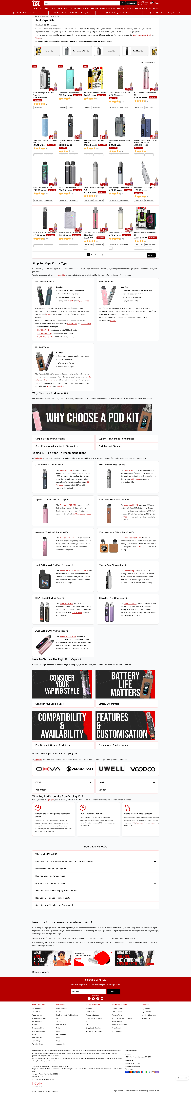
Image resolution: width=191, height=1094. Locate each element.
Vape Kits (72, 8)
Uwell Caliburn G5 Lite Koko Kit (70, 233)
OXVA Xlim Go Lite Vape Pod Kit (44, 233)
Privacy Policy (117, 1009)
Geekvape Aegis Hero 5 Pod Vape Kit (43, 94)
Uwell (148, 35)
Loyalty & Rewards (149, 1015)
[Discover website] (153, 1072)
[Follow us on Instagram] (97, 998)
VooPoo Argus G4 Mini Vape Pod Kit (94, 189)
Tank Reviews (37, 1044)
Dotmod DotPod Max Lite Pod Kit (119, 141)
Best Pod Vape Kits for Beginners (50, 876)
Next (150, 255)
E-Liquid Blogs (37, 1021)
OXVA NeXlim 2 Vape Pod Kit (119, 93)
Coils (97, 8)
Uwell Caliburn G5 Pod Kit (42, 188)
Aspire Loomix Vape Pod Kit (69, 188)
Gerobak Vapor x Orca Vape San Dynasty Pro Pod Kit (145, 141)
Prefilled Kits (62, 8)
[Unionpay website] (138, 1072)
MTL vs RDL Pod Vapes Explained (50, 883)
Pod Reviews (37, 1038)
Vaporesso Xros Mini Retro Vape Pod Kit (45, 141)
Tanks (79, 8)
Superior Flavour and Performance (116, 438)
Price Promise (117, 1028)
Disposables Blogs (39, 1018)
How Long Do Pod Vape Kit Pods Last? (52, 898)
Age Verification (118, 1031)
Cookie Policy (117, 1012)
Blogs (155, 8)
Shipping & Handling (93, 1028)
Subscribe (113, 992)
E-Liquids (59, 1012)
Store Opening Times (94, 1018)
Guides (35, 1025)
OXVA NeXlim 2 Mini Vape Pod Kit (145, 94)
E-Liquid (52, 8)
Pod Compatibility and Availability (52, 745)
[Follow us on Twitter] (93, 998)
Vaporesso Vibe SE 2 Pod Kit (119, 233)
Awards (89, 1009)
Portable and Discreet (110, 446)
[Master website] (131, 1072)
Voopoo (38, 38)
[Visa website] (127, 1072)
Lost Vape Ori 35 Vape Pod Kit (69, 93)
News (34, 1034)
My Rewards (131, 3)
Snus (58, 1041)
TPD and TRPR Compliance (122, 1018)
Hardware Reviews (39, 1031)
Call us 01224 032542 (132, 1063)
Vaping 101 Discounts (94, 1031)
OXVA (134, 35)
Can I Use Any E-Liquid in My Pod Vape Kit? (55, 905)
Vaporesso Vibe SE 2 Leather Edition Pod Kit (94, 234)
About (88, 1021)
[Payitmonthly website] (157, 1072)
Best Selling (43, 8)
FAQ (87, 1025)
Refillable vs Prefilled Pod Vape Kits (51, 869)
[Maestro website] (142, 1072)
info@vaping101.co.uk (132, 1066)
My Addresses (147, 1012)
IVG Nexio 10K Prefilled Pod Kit (95, 93)
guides (53, 931)
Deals (119, 8)
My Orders (146, 1009)
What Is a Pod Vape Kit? (46, 854)
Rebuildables (111, 8)
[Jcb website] (146, 1072)
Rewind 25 (146, 1018)
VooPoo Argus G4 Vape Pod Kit (120, 188)
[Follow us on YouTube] (102, 998)
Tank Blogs (36, 1041)
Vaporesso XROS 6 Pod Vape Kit (69, 141)
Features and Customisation (113, 745)
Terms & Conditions (119, 1025)
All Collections (37, 1012)
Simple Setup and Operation (50, 438)
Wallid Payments (118, 1021)
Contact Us (50, 946)
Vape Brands (37, 1015)
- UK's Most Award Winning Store (73, 13)
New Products (61, 1009)
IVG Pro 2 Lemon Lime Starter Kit (144, 234)
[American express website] (134, 1072)
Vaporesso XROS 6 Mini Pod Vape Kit (94, 141)
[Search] (122, 3)
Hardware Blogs (38, 1028)
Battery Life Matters (109, 703)
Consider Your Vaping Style (49, 703)
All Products (36, 1009)
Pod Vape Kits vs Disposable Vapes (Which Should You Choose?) (64, 861)
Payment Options (92, 1015)
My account (142, 4)
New (35, 8)
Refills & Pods (88, 8)
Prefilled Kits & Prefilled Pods (67, 1015)
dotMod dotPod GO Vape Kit (144, 188)
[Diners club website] (150, 1072)
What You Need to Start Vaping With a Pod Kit (56, 890)
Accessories (140, 8)
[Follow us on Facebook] (89, 998)
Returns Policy (117, 1015)
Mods (102, 8)
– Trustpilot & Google (27, 13)
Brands (148, 8)
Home (37, 16)
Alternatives (128, 8)
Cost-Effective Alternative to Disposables (56, 446)
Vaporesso (141, 35)
